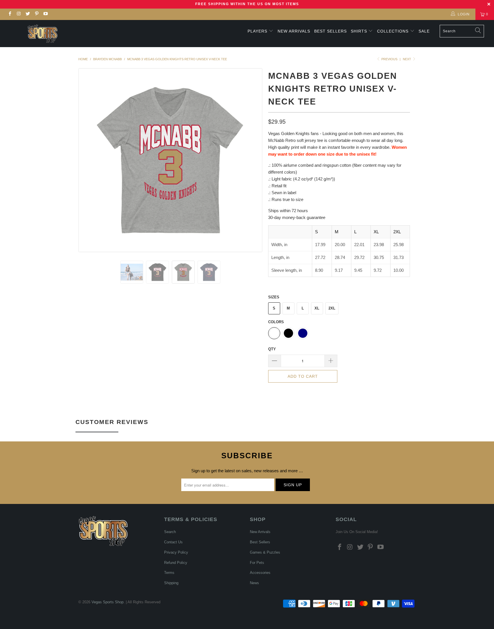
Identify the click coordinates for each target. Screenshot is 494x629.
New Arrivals (294, 31)
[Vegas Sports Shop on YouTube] (45, 14)
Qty (272, 349)
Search (170, 532)
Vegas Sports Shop (107, 602)
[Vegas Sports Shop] (42, 33)
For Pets (257, 562)
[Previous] (88, 160)
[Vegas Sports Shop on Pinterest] (36, 14)
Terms (169, 572)
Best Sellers (330, 31)
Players (257, 31)
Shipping (171, 583)
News (254, 583)
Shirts (359, 31)
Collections (393, 31)
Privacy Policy (176, 552)
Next (407, 59)
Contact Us (173, 542)
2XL (331, 308)
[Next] (252, 160)
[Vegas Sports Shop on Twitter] (27, 14)
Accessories (260, 572)
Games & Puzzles (265, 552)
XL (316, 308)
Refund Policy (175, 562)
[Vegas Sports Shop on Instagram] (18, 14)
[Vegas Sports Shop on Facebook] (9, 14)
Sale (424, 31)
